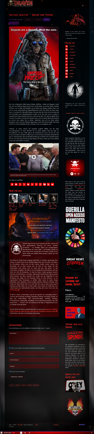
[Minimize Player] (92, 433)
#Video (29, 385)
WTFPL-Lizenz (14, 290)
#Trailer (23, 385)
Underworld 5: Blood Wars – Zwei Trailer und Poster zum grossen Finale (13, 207)
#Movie (11, 385)
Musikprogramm (81, 189)
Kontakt (78, 113)
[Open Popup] (78, 174)
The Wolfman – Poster (33, 204)
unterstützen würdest (78, 366)
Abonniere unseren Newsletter (17, 371)
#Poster (18, 385)
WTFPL (19, 425)
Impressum (82, 113)
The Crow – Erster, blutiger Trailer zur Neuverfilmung (53, 206)
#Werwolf (36, 385)
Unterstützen (68, 113)
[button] (14, 23)
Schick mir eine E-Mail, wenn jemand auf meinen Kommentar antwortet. (28, 348)
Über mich (74, 113)
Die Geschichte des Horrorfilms (43, 204)
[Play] (72, 174)
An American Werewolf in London (23, 205)
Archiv (36, 425)
